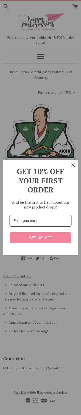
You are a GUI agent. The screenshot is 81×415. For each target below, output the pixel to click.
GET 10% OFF (40, 238)
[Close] (73, 165)
